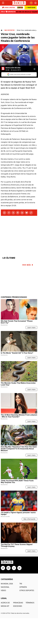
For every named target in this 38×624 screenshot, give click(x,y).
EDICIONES (17, 606)
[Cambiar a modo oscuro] (31, 3)
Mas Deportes (9, 30)
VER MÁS (26, 265)
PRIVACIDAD (18, 602)
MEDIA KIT (5, 606)
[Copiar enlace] (31, 213)
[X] (13, 213)
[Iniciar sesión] (35, 3)
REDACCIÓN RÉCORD (12, 68)
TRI (20, 583)
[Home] (1, 30)
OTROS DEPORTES (26, 590)
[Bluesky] (26, 213)
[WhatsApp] (4, 213)
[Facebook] (9, 213)
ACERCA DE (5, 602)
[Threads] (18, 213)
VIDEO (3, 590)
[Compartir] (34, 69)
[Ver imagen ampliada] (19, 55)
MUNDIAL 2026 (7, 583)
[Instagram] (8, 568)
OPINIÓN (23, 587)
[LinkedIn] (22, 213)
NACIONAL (5, 587)
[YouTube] (19, 568)
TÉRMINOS (30, 602)
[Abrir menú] (3, 3)
